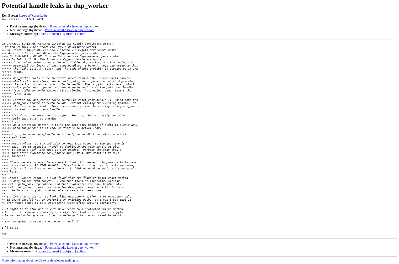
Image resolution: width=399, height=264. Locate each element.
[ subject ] (68, 34)
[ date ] (43, 34)
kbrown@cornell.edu (33, 15)
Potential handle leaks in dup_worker (74, 26)
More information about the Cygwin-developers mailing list (40, 260)
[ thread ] (55, 34)
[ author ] (81, 34)
